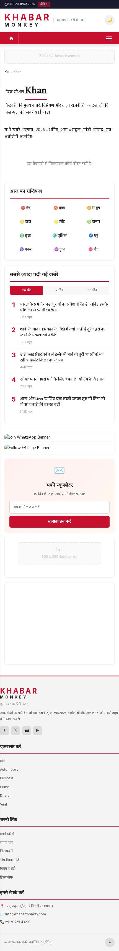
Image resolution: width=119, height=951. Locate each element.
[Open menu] (109, 38)
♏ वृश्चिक (59, 236)
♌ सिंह (59, 222)
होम (6, 72)
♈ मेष (25, 208)
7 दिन (59, 290)
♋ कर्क (25, 222)
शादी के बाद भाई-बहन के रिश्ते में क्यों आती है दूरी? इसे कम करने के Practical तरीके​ (63, 332)
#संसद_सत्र (101, 130)
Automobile (9, 770)
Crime (4, 787)
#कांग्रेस (25, 137)
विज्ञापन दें (6, 851)
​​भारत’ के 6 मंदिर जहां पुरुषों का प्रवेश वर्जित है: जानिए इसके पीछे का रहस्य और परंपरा (64, 307)
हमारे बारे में (7, 834)
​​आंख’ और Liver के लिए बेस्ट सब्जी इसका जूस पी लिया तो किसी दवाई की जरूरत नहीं (62, 402)
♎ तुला (25, 236)
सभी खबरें (12, 130)
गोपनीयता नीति (9, 860)
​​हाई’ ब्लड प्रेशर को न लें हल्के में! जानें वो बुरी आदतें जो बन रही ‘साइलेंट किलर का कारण (62, 357)
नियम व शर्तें (7, 869)
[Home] (11, 38)
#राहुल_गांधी (80, 130)
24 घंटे (26, 290)
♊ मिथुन (93, 208)
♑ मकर (25, 249)
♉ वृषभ (59, 208)
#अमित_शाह (57, 130)
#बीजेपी (11, 137)
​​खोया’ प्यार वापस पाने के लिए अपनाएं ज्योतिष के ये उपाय (62, 379)
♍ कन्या (93, 222)
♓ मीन (93, 249)
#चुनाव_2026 (33, 130)
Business (6, 778)
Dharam (6, 796)
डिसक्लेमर (6, 877)
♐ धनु (93, 236)
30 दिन (92, 290)
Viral (3, 804)
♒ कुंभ (59, 249)
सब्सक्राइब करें (59, 522)
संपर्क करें (6, 843)
